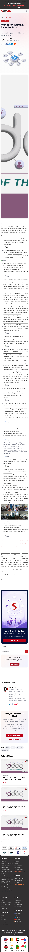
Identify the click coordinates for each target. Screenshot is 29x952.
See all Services (18, 871)
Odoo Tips (8, 17)
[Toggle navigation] (26, 11)
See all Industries (19, 884)
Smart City (3, 861)
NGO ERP (16, 882)
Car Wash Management (7, 889)
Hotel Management (6, 887)
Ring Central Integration (7, 879)
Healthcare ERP (18, 880)
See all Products (5, 891)
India (12, 950)
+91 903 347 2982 (8, 2)
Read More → (6, 782)
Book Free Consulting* (14, 735)
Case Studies (17, 900)
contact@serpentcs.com (15, 3)
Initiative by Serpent (6, 902)
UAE (17, 942)
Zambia (17, 950)
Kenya (6, 950)
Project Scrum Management (4, 874)
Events (3, 917)
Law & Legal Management (7, 871)
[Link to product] (4, 848)
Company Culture (5, 904)
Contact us (4, 908)
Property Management (6, 863)
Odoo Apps (4, 922)
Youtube (18, 919)
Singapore (23, 950)
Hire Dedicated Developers (18, 866)
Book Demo (14, 664)
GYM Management (5, 869)
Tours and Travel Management (5, 866)
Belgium (11, 942)
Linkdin (18, 917)
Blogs (2, 915)
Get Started (14, 640)
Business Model (18, 904)
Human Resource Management (5, 882)
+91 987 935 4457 (21, 2)
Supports (16, 861)
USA (6, 942)
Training (16, 863)
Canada (23, 942)
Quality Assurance (18, 869)
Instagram (18, 921)
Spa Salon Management (7, 884)
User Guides (4, 919)
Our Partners (17, 906)
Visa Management (5, 877)
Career (3, 906)
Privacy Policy (4, 924)
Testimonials (17, 902)
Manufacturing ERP (19, 878)
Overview (3, 900)
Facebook (18, 913)
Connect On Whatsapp (14, 739)
